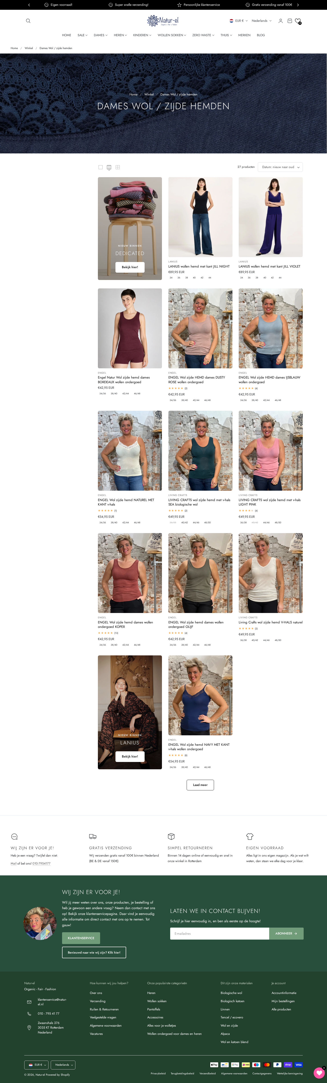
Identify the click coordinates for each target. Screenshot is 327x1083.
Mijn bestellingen (283, 1001)
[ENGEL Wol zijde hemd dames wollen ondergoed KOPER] (130, 573)
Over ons (96, 993)
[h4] (130, 228)
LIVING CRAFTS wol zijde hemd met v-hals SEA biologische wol (199, 502)
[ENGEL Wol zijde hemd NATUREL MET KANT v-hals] (130, 451)
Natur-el (40, 1075)
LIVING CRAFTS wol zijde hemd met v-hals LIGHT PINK (270, 502)
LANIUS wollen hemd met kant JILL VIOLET (269, 266)
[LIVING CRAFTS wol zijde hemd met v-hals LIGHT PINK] (271, 451)
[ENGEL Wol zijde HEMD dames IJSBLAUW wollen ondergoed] (271, 328)
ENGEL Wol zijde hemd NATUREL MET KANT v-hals (126, 502)
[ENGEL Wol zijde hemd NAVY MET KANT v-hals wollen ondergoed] (200, 695)
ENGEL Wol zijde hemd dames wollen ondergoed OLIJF (196, 624)
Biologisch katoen (232, 1001)
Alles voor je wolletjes (161, 1025)
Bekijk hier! (130, 267)
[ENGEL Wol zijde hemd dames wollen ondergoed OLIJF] (200, 573)
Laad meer (200, 785)
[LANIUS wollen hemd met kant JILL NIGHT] (200, 217)
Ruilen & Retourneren (104, 1009)
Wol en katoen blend (234, 1042)
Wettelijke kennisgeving (290, 1073)
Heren (151, 993)
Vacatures (96, 1033)
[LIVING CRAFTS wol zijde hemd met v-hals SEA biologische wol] (200, 451)
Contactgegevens (262, 1073)
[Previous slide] (29, 5)
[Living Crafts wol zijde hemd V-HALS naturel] (271, 573)
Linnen (225, 1009)
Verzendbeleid (208, 1073)
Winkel (29, 48)
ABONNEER (283, 933)
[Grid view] (100, 167)
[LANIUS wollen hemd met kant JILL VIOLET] (271, 217)
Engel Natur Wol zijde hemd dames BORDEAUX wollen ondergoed (124, 379)
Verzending (97, 1001)
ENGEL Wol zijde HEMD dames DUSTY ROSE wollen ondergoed (196, 379)
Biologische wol (231, 993)
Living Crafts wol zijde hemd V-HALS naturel (271, 622)
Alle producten (281, 1009)
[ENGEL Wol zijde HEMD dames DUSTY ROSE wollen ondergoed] (200, 328)
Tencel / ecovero (232, 1017)
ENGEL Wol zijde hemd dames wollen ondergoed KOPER (125, 624)
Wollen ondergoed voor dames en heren (174, 1033)
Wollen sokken (157, 1001)
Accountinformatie (284, 993)
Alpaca (225, 1033)
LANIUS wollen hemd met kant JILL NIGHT (199, 266)
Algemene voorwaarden (106, 1025)
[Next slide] (298, 5)
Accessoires (155, 1017)
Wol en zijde (229, 1025)
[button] (28, 21)
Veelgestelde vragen (103, 1017)
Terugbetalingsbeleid (182, 1073)
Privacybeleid (158, 1073)
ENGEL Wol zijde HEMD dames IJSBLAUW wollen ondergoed (269, 379)
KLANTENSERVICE (81, 938)
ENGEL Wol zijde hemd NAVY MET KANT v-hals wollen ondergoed (199, 747)
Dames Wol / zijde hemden (56, 48)
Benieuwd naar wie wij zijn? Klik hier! (94, 952)
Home (14, 48)
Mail (13, 863)
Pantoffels (153, 1009)
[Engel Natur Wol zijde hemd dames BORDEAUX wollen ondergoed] (130, 328)
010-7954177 (41, 863)
